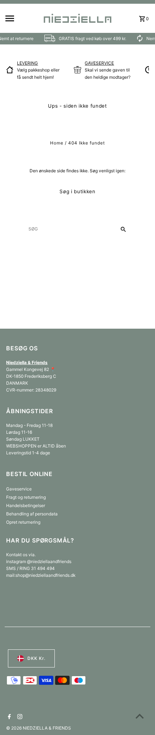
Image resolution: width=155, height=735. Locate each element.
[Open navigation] (21, 18)
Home (56, 143)
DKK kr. (36, 658)
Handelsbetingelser (25, 505)
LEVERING (27, 63)
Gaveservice (19, 489)
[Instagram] (18, 717)
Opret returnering (23, 522)
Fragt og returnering (26, 497)
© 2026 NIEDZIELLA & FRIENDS (38, 728)
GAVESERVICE (99, 63)
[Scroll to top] (140, 716)
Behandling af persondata (32, 513)
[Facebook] (8, 717)
